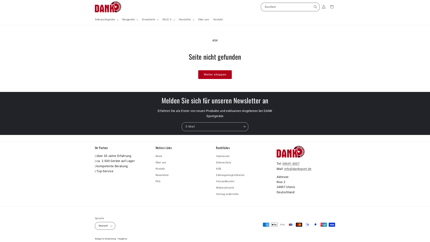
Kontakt (160, 168)
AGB (218, 168)
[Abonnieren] (244, 126)
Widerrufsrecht (225, 187)
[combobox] (290, 7)
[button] (106, 20)
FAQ (158, 181)
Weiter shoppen (215, 74)
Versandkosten (225, 181)
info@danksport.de (297, 169)
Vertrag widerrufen (227, 194)
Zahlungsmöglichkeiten (230, 175)
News (159, 156)
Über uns (161, 162)
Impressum (223, 156)
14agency (122, 239)
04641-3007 (291, 164)
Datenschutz (223, 162)
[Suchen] (315, 7)
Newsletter (162, 175)
